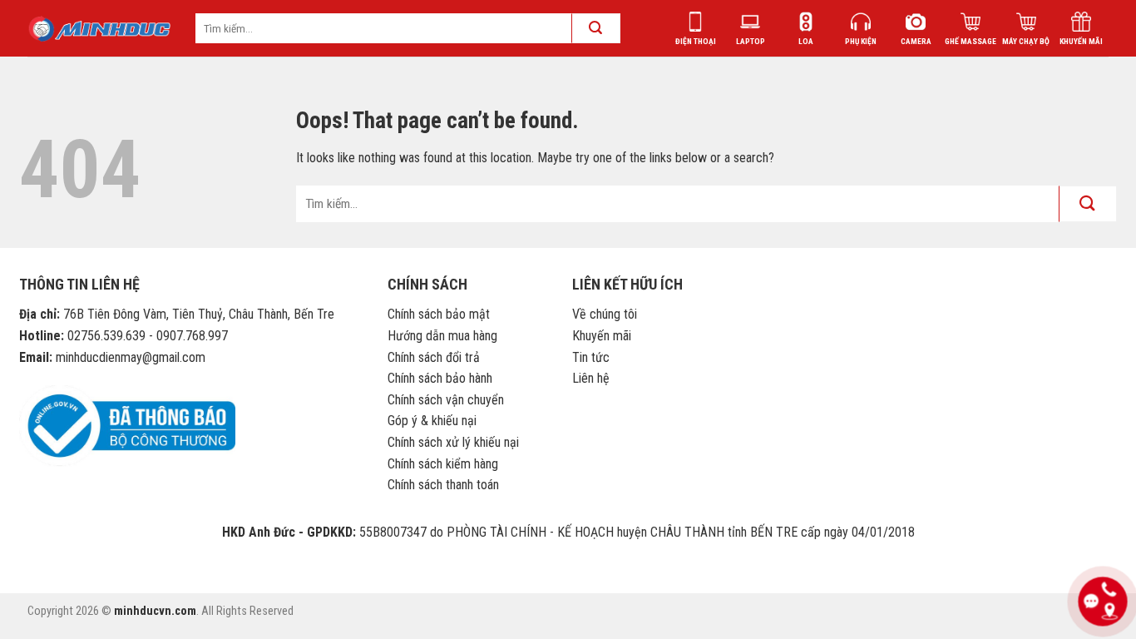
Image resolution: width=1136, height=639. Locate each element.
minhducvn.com (155, 611)
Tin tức (591, 357)
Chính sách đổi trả (434, 357)
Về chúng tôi (604, 314)
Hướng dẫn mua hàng (442, 336)
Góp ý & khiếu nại (432, 420)
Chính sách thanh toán (443, 485)
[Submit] (1088, 203)
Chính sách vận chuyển (446, 400)
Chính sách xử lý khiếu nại (453, 442)
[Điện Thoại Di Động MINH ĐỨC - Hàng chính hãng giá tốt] (98, 28)
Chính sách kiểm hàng (443, 464)
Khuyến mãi (601, 336)
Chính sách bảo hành (440, 378)
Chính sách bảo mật (439, 314)
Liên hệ (591, 378)
